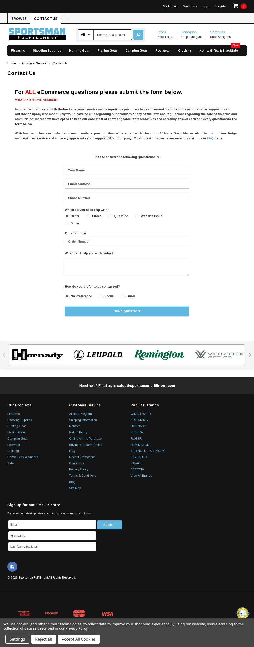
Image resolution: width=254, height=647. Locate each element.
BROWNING (139, 420)
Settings (17, 639)
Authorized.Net (242, 613)
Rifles (162, 32)
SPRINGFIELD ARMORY (148, 451)
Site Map (75, 488)
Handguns (189, 32)
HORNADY (138, 426)
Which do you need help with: (86, 210)
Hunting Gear (79, 50)
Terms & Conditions (82, 475)
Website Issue (151, 216)
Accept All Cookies (79, 639)
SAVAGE (137, 463)
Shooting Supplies (47, 50)
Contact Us (45, 18)
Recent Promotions (82, 457)
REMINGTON (140, 444)
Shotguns (217, 32)
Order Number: (76, 233)
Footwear (162, 50)
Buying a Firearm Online (85, 444)
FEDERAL (138, 432)
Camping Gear (136, 50)
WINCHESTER (141, 414)
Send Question (127, 311)
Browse (18, 18)
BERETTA (137, 469)
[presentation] (4, 354)
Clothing (184, 50)
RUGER (136, 438)
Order (75, 216)
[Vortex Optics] (218, 355)
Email (130, 296)
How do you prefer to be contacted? (92, 286)
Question (121, 216)
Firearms (18, 50)
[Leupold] (97, 355)
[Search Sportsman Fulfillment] (138, 35)
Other (75, 223)
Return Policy (78, 432)
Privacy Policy (78, 469)
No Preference (81, 296)
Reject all (43, 639)
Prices (96, 216)
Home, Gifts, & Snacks (216, 50)
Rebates (74, 426)
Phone (109, 296)
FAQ (210, 138)
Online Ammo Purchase (85, 438)
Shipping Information (83, 420)
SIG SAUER (139, 457)
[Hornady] (36, 355)
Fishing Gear (107, 50)
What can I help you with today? (89, 253)
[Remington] (157, 355)
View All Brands (141, 475)
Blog (72, 482)
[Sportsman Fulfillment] (37, 35)
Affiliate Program (80, 414)
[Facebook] (12, 567)
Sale (234, 50)
